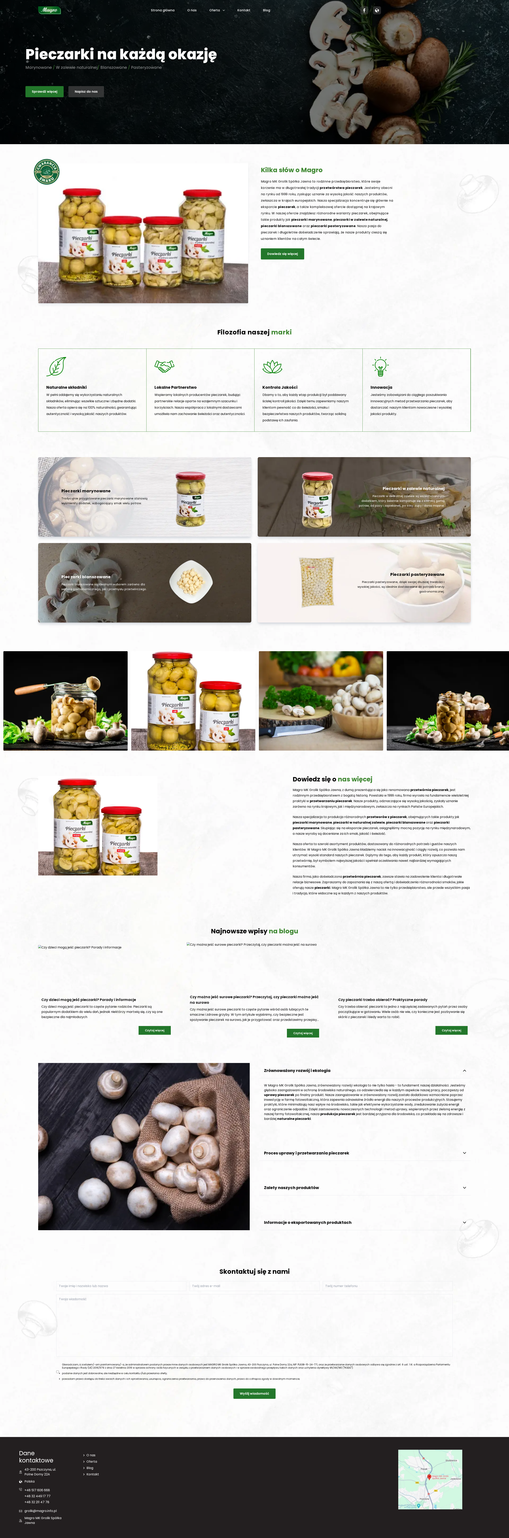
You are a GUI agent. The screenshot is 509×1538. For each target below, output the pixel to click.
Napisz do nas (86, 91)
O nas (192, 10)
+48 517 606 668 (37, 1490)
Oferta (214, 10)
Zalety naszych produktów (291, 1187)
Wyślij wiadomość (254, 1393)
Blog (266, 10)
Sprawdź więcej (44, 91)
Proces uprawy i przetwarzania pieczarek (306, 1153)
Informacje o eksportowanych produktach (308, 1222)
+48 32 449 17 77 (37, 1496)
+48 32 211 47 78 (36, 1502)
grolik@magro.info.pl (40, 1511)
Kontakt (243, 10)
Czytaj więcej (154, 1030)
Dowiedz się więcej (282, 254)
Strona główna (163, 10)
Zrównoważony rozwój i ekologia (297, 1070)
